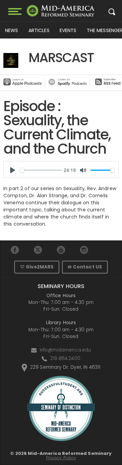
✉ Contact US (85, 267)
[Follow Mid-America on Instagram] (84, 250)
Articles (38, 30)
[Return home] (61, 10)
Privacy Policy (61, 458)
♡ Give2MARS (37, 267)
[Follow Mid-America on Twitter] (38, 250)
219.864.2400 (65, 358)
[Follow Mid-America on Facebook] (15, 250)
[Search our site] (111, 13)
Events (68, 30)
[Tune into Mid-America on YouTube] (61, 250)
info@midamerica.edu (65, 350)
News (11, 30)
